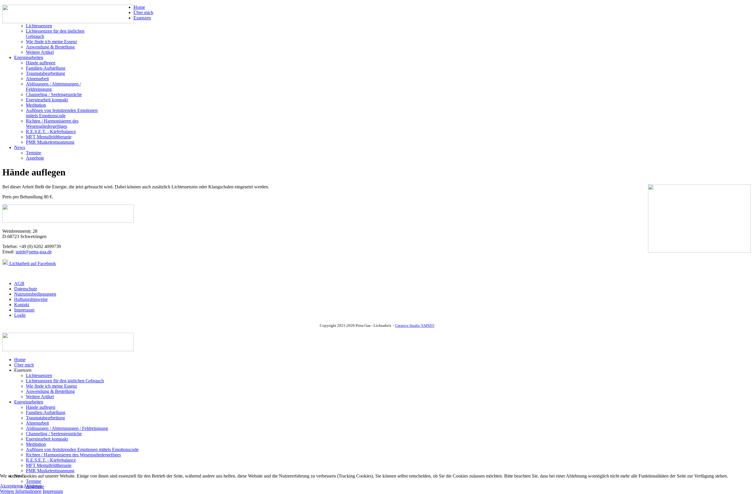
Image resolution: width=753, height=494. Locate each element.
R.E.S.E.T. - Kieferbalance (51, 131)
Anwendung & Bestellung (50, 46)
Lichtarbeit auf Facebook (32, 263)
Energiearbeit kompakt (47, 99)
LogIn (20, 315)
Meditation (36, 105)
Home (139, 7)
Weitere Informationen (20, 491)
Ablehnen (33, 485)
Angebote (35, 157)
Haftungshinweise (31, 299)
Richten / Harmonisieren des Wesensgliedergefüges (52, 123)
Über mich (143, 12)
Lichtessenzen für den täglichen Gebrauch (65, 380)
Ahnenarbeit (37, 78)
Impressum (24, 309)
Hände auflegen (40, 62)
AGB (19, 283)
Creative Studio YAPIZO (414, 325)
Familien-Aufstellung (45, 68)
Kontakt (21, 304)
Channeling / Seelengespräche (54, 94)
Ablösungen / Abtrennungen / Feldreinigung (67, 428)
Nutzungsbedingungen (35, 294)
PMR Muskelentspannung (50, 142)
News (19, 147)
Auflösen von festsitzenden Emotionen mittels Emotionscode (62, 113)
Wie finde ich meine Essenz (51, 41)
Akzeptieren (11, 485)
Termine (33, 152)
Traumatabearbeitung (45, 73)
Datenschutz (25, 288)
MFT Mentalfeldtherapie (48, 136)
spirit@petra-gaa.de (34, 251)
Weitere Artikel (40, 52)
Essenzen (142, 17)
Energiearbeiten (28, 57)
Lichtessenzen (39, 25)
